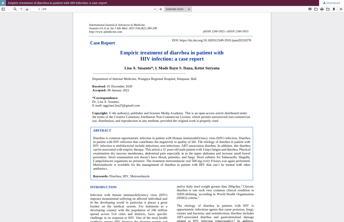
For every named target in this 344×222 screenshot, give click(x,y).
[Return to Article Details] (3, 3)
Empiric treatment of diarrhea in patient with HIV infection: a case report (57, 3)
